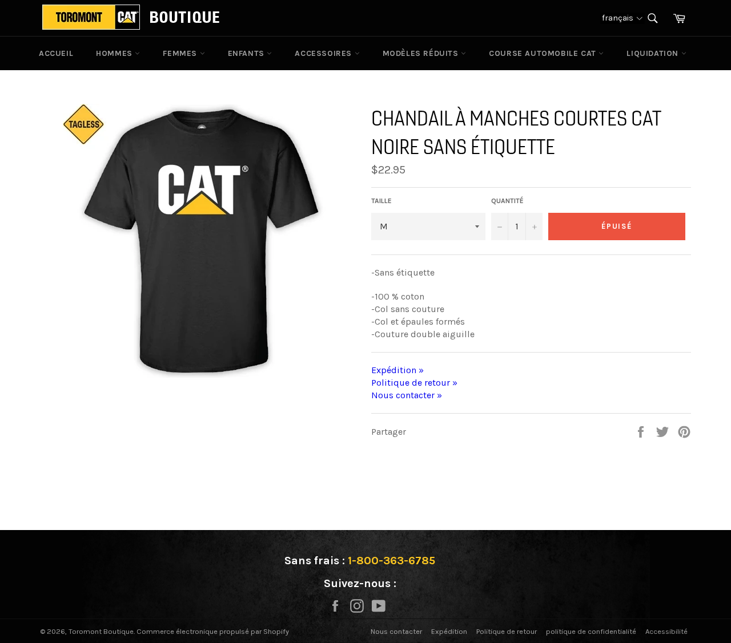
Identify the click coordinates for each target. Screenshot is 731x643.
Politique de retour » (414, 382)
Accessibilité (666, 631)
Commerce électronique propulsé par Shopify (212, 631)
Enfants (247, 53)
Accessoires (324, 53)
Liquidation (653, 53)
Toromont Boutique (101, 631)
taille (381, 201)
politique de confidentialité (591, 631)
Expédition (449, 631)
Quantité (507, 201)
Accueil (56, 53)
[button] (622, 18)
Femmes (181, 53)
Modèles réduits (422, 53)
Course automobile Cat (544, 53)
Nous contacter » (406, 395)
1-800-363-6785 (391, 560)
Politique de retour (506, 631)
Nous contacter (396, 631)
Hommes (115, 53)
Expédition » (397, 370)
